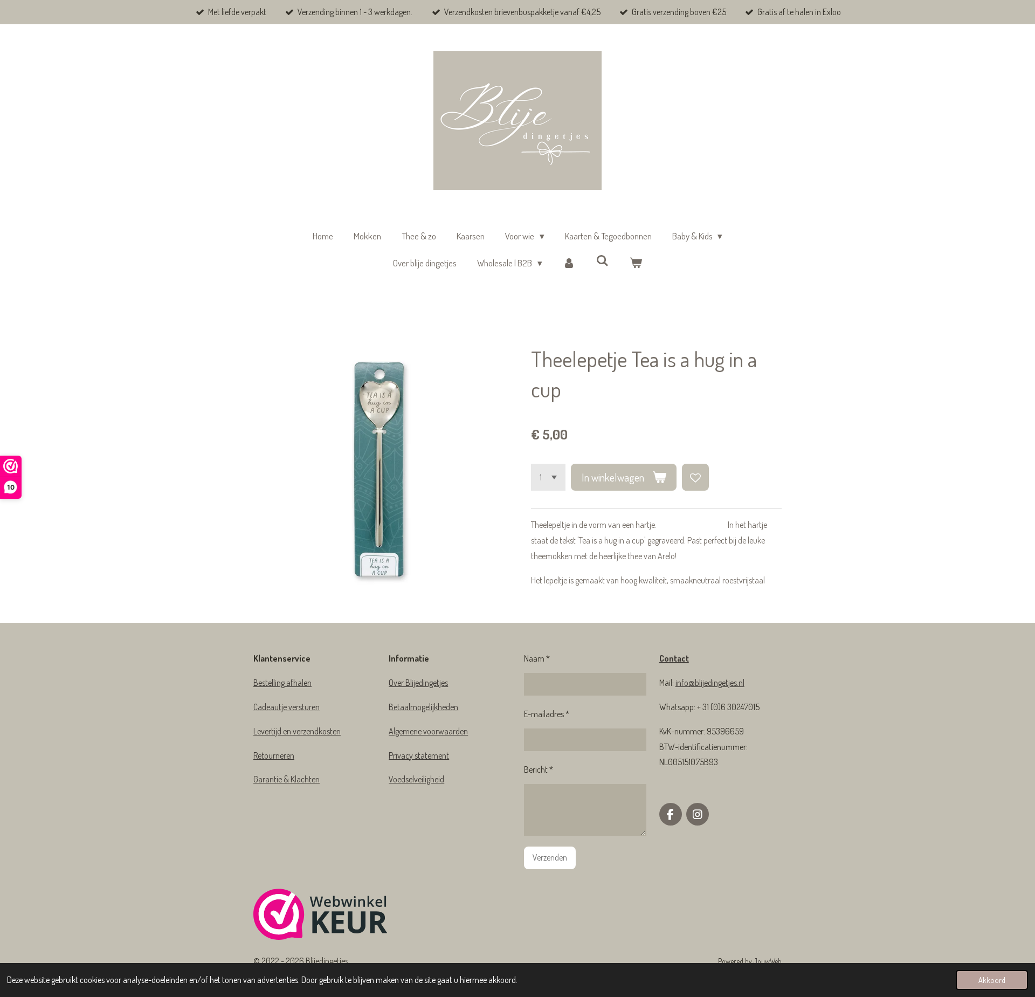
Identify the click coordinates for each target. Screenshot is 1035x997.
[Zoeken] (603, 260)
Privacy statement (419, 755)
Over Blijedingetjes (418, 682)
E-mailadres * (546, 714)
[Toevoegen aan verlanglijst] (695, 477)
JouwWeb (768, 961)
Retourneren (273, 755)
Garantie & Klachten (286, 779)
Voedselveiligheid (416, 779)
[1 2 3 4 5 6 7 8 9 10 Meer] (548, 477)
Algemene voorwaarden (428, 731)
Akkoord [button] (991, 980)
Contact (674, 658)
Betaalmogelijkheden (423, 707)
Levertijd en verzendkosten (297, 731)
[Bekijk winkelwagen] (636, 263)
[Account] (569, 263)
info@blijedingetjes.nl (709, 682)
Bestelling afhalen (282, 682)
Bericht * (538, 769)
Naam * (537, 658)
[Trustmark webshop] (320, 917)
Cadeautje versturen (286, 707)
